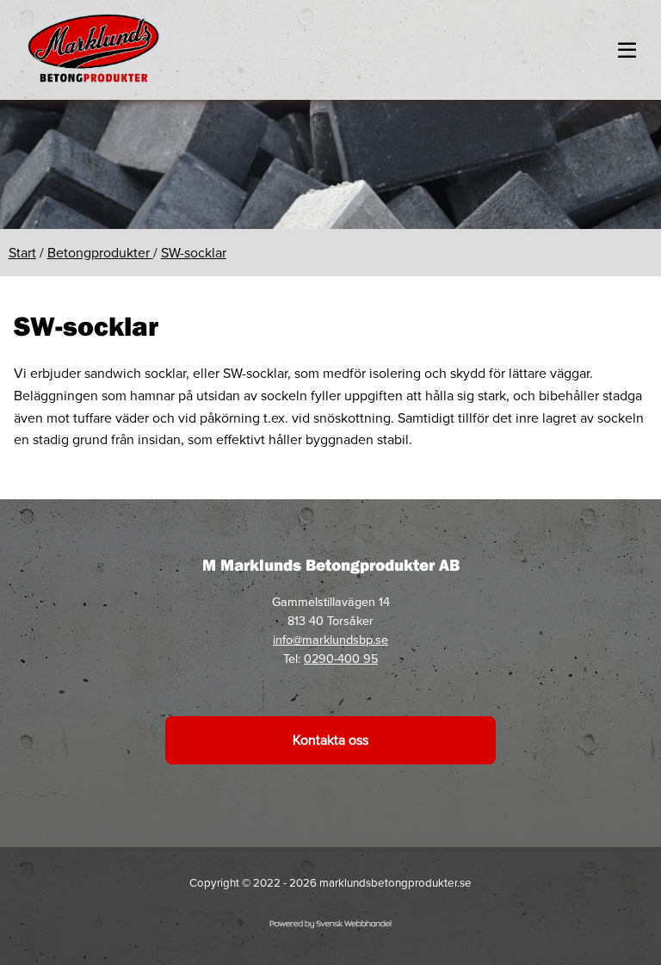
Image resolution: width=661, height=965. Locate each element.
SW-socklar (193, 253)
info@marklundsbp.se (330, 639)
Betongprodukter (100, 253)
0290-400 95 (341, 658)
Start (22, 253)
